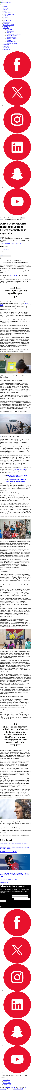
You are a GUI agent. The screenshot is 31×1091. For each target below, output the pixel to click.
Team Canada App (8, 14)
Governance (10, 31)
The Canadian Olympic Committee (11, 243)
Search (2, 218)
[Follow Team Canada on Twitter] (17, 105)
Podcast (5, 15)
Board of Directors (12, 35)
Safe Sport (6, 44)
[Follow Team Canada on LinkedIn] (17, 160)
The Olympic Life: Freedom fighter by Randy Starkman (17, 475)
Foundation (6, 22)
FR (2, 0)
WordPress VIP (18, 1089)
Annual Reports (11, 41)
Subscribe (6, 47)
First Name (6, 895)
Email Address (7, 899)
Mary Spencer (14, 275)
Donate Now (7, 12)
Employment (6, 26)
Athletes (5, 8)
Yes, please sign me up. (8, 907)
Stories (5, 6)
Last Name (6, 897)
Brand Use (6, 46)
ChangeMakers (10, 1087)
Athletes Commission (13, 38)
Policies (9, 32)
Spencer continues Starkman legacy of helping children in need (16, 480)
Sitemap (5, 1081)
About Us (6, 28)
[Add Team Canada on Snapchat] (17, 187)
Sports (5, 9)
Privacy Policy (7, 1083)
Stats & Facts (7, 20)
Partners (5, 17)
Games (5, 11)
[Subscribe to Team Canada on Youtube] (17, 215)
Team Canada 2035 (8, 25)
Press (4, 19)
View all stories (4, 882)
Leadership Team (11, 37)
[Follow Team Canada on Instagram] (17, 132)
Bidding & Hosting (12, 43)
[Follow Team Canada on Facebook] (17, 78)
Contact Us (6, 49)
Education (6, 23)
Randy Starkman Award (19, 469)
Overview (9, 29)
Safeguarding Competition (14, 34)
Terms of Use (7, 1084)
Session (9, 40)
